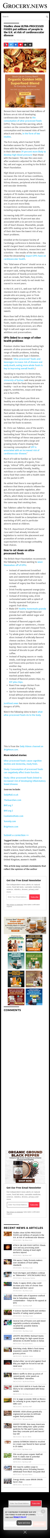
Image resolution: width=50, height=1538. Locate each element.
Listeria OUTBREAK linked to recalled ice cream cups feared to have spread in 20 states (29, 1444)
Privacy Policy (19, 1517)
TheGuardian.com (12, 800)
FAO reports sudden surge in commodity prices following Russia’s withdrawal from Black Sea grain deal (29, 1469)
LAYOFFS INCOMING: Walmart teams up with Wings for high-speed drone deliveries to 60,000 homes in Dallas (28, 1338)
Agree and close (24, 1523)
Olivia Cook (20, 40)
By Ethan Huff (27, 1255)
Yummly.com (10, 821)
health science (11, 850)
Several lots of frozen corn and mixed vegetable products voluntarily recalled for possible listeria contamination (29, 1324)
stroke (26, 856)
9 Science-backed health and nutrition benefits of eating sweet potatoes (29, 1312)
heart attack (25, 850)
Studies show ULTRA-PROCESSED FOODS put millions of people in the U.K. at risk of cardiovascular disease (28, 1235)
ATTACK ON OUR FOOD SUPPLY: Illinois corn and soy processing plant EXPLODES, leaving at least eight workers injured (29, 1249)
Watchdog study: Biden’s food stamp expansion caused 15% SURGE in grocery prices (28, 1351)
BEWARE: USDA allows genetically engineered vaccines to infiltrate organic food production (27, 1414)
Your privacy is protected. (15, 904)
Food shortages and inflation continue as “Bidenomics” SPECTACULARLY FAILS (29, 1274)
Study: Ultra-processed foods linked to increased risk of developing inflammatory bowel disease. (25, 781)
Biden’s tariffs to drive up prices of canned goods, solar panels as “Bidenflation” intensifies (28, 1376)
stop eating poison (13, 856)
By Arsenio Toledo (29, 1278)
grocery (42, 847)
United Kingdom (12, 859)
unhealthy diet (38, 856)
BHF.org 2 (8, 810)
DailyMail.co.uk (11, 795)
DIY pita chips (16, 682)
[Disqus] (25, 1047)
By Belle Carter (28, 1356)
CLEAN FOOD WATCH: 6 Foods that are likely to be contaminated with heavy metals (29, 1388)
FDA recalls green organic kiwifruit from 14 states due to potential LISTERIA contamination (28, 1456)
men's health (10, 853)
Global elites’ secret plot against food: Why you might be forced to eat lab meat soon (29, 1363)
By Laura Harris (28, 1344)
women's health (28, 859)
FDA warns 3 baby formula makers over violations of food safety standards (27, 1262)
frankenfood (31, 847)
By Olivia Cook (27, 1240)
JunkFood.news (11, 703)
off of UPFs (21, 565)
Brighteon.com (11, 826)
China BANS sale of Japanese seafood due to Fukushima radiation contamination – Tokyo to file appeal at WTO (29, 1299)
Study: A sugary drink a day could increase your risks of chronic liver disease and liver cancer (28, 1285)
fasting (28, 843)
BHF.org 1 (8, 805)
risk (39, 853)
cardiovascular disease (30, 840)
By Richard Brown (29, 1381)
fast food (19, 843)
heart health (39, 850)
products (22, 853)
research (32, 853)
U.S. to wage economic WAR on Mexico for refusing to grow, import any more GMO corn (29, 1401)
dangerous (9, 843)
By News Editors (28, 1369)
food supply (18, 847)
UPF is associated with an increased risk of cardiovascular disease (21, 450)
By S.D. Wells (27, 1437)
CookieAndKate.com (13, 816)
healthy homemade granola (32, 608)
